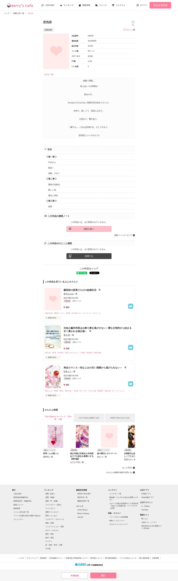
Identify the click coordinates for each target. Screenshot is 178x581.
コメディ (48, 541)
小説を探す (50, 5)
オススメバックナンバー (118, 524)
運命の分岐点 (54, 184)
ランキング (68, 5)
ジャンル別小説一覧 (21, 512)
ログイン (143, 5)
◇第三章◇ (51, 201)
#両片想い (69, 391)
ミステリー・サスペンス (54, 519)
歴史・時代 (49, 534)
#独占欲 (48, 353)
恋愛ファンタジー (52, 512)
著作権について (96, 558)
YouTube (144, 510)
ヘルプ (21, 558)
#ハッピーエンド (85, 313)
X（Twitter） (146, 506)
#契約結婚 (49, 313)
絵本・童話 (49, 538)
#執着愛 (89, 353)
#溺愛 (83, 353)
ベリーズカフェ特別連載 (118, 517)
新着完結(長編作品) (20, 497)
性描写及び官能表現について (77, 558)
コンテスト (120, 5)
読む (103, 575)
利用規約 (43, 558)
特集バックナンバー (117, 521)
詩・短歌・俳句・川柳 (53, 545)
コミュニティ (18, 519)
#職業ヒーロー (59, 313)
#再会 (61, 391)
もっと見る (127, 467)
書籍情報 (86, 5)
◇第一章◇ (51, 157)
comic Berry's (82, 510)
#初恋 (76, 391)
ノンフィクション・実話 (54, 527)
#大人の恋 (92, 391)
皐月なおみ (68, 294)
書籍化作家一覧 (83, 501)
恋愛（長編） (50, 497)
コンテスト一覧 (115, 494)
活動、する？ (54, 173)
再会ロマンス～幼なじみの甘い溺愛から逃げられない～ (93, 367)
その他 (47, 549)
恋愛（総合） (50, 494)
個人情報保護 (144, 558)
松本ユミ (67, 371)
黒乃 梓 (67, 335)
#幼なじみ (49, 391)
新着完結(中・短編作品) (22, 501)
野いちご (144, 519)
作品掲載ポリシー (56, 558)
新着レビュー (18, 505)
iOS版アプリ (146, 494)
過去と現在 (53, 195)
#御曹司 (100, 391)
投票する (89, 256)
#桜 (52, 74)
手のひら (52, 162)
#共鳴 (46, 74)
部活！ (51, 168)
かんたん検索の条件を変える (119, 472)
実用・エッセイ (51, 516)
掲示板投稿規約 (111, 558)
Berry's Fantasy (83, 513)
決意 (50, 206)
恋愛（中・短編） (52, 501)
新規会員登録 (160, 5)
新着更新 (16, 508)
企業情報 (155, 558)
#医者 (68, 313)
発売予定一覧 (82, 497)
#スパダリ (83, 391)
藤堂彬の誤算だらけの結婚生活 (80, 290)
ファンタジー (50, 508)
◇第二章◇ (51, 179)
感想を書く (89, 229)
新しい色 (52, 190)
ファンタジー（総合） (53, 505)
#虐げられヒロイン (72, 353)
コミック (103, 5)
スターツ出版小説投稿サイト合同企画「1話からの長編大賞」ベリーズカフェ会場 (123, 505)
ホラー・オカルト (52, 530)
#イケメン (97, 313)
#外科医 (75, 313)
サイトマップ (32, 558)
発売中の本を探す (84, 494)
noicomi (80, 517)
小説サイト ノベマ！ (149, 522)
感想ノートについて (123, 235)
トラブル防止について (127, 558)
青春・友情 (49, 523)
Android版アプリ (147, 497)
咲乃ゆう (127, 30)
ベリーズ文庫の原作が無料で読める (27, 516)
